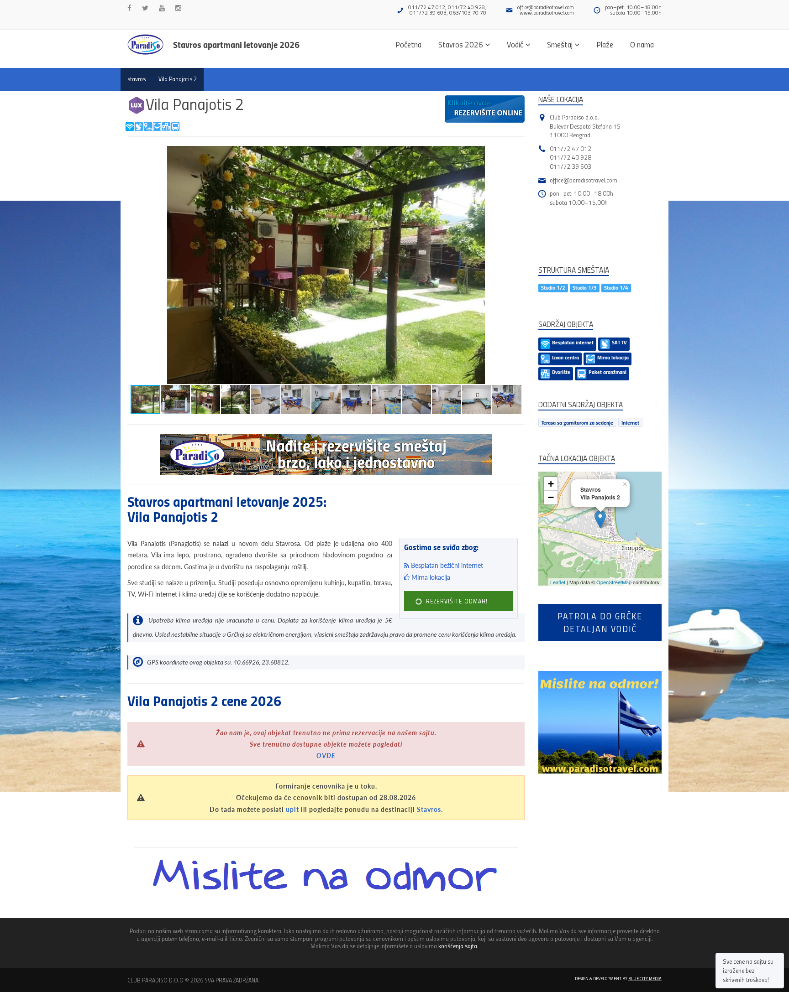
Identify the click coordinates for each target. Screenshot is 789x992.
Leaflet (557, 582)
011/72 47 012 (570, 148)
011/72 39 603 (570, 166)
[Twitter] (145, 8)
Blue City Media (645, 978)
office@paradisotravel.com (545, 7)
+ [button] (551, 483)
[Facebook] (129, 8)
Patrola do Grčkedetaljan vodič (600, 622)
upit (292, 809)
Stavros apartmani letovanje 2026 (236, 44)
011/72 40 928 (570, 157)
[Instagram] (178, 8)
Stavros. (430, 809)
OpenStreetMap (613, 582)
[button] (516, 154)
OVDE (326, 755)
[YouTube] (162, 8)
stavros (136, 79)
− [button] (551, 497)
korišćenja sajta (457, 945)
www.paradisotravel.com (547, 12)
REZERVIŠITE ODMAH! (456, 601)
